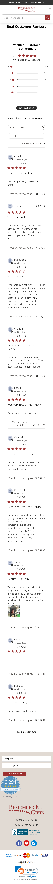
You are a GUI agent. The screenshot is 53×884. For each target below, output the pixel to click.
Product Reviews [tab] (34, 118)
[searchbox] (24, 127)
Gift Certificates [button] (14, 773)
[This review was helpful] (37, 193)
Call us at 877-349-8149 (26, 825)
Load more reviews (26, 731)
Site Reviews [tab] (14, 118)
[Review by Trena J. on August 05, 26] (14, 611)
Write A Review (26, 107)
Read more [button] (42, 286)
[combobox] (33, 143)
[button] (26, 872)
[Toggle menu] (4, 9)
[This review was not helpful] (42, 193)
